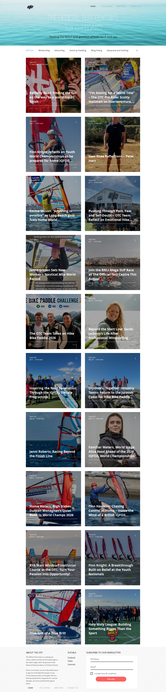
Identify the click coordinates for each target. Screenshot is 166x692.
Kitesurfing (60, 50)
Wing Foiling (96, 50)
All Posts (30, 50)
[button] (137, 50)
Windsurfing (44, 50)
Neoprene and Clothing (117, 50)
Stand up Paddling (77, 50)
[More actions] (77, 63)
